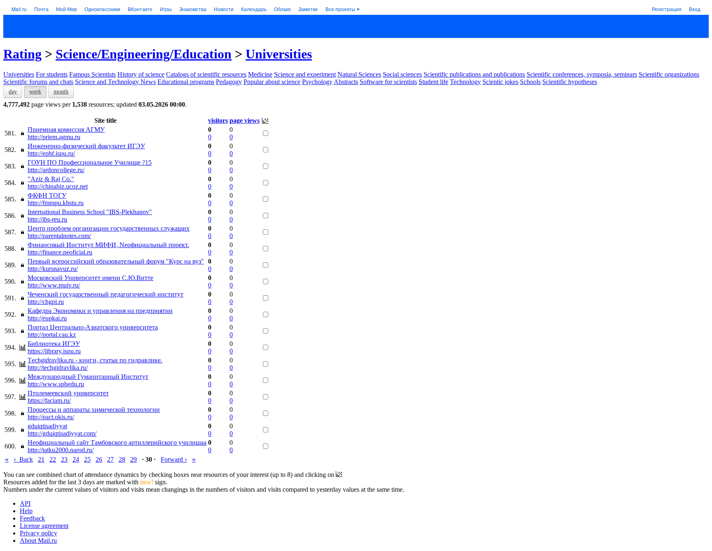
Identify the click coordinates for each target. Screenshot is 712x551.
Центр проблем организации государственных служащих (109, 228)
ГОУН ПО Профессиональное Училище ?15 (90, 162)
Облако (282, 8)
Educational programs (185, 81)
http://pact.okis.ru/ (51, 416)
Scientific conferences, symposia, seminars (582, 74)
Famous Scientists (92, 74)
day (13, 92)
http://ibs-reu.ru (47, 219)
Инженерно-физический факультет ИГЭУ (86, 145)
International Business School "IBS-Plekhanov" (90, 211)
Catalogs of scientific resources (206, 74)
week (35, 92)
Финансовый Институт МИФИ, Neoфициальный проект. (108, 244)
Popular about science (272, 81)
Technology (465, 81)
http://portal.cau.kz (52, 334)
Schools (530, 81)
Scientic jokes (500, 81)
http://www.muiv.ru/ (54, 285)
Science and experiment (305, 74)
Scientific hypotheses (569, 81)
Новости (224, 8)
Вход (694, 8)
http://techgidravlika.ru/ (58, 367)
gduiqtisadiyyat (47, 426)
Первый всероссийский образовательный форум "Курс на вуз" (116, 261)
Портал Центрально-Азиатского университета (93, 327)
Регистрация (667, 8)
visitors (218, 120)
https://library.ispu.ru (54, 351)
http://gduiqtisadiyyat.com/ (62, 433)
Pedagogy (229, 81)
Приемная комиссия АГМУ (66, 129)
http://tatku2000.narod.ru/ (61, 449)
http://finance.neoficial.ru (60, 252)
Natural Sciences (359, 74)
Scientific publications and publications (474, 74)
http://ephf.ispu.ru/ (51, 153)
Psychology (317, 81)
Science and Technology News (115, 81)
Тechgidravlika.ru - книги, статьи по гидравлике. (95, 360)
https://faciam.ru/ (49, 400)
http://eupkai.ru (47, 318)
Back (23, 459)
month (61, 92)
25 (87, 459)
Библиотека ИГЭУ (54, 343)
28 (122, 459)
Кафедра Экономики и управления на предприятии (100, 310)
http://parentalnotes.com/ (59, 235)
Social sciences (402, 74)
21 (41, 459)
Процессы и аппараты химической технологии (94, 409)
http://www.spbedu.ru (56, 384)
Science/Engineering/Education (144, 54)
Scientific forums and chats (38, 81)
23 (64, 459)
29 (133, 459)
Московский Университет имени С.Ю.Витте (90, 277)
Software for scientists (388, 81)
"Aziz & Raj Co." (51, 178)
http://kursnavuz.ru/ (53, 268)
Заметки (308, 8)
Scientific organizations (669, 74)
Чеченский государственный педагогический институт (105, 294)
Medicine (260, 74)
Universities (279, 54)
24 (76, 459)
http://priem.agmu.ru (54, 136)
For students (52, 74)
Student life (433, 81)
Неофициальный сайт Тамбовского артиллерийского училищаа (117, 442)
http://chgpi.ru (46, 301)
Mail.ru (19, 8)
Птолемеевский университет (68, 393)
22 (52, 459)
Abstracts (346, 81)
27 (110, 459)
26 (99, 459)
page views (245, 120)
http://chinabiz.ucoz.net (58, 186)
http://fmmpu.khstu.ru (56, 202)
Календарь (254, 8)
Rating (22, 54)
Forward (174, 459)
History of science (140, 74)
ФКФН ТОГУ (47, 195)
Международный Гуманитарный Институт (88, 376)
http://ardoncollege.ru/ (56, 169)
